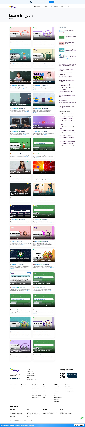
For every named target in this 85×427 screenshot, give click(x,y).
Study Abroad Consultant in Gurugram (67, 120)
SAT (44, 393)
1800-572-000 (30, 371)
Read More (24, 88)
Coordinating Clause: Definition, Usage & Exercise (19, 328)
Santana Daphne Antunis (15, 354)
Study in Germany (35, 397)
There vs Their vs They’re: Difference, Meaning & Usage (20, 81)
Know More (51, 1)
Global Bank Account (58, 397)
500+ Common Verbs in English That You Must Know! (43, 328)
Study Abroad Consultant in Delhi (66, 116)
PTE (44, 397)
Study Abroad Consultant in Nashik (67, 145)
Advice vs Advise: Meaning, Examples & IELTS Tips (42, 193)
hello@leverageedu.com (31, 375)
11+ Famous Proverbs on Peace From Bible (18, 283)
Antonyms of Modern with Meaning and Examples (42, 305)
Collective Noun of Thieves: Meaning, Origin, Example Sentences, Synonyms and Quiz (20, 351)
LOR (22, 386)
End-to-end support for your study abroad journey (16, 375)
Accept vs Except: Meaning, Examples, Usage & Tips (43, 127)
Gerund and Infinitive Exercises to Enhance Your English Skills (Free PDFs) (42, 238)
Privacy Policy (68, 386)
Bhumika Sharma (37, 85)
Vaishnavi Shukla (14, 219)
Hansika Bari (14, 85)
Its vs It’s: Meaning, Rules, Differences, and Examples (43, 172)
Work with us (12, 388)
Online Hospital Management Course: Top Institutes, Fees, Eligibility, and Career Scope (67, 66)
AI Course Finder (57, 386)
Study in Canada (35, 388)
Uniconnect (56, 401)
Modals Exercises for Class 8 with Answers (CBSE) (42, 38)
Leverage (21, 420)
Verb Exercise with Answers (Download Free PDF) (42, 59)
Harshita (13, 153)
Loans (55, 393)
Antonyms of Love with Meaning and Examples (42, 283)
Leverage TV (56, 399)
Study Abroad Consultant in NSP (66, 135)
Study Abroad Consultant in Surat (66, 118)
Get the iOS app (72, 377)
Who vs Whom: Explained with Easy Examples (42, 81)
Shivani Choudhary (38, 264)
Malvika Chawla (14, 63)
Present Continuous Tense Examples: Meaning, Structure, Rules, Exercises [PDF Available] (19, 260)
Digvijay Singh (14, 264)
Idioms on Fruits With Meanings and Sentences (42, 260)
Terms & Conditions (69, 388)
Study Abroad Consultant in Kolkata (67, 130)
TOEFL (44, 395)
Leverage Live (57, 388)
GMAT (44, 388)
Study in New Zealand (36, 395)
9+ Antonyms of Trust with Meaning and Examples (43, 149)
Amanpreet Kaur (37, 219)
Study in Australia (35, 393)
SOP (22, 388)
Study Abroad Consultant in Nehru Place (68, 132)
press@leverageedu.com (31, 379)
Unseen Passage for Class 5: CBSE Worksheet (18, 38)
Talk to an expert (80, 425)
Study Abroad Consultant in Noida (66, 113)
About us (12, 386)
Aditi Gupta (66, 34)
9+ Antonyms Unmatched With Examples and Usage (20, 305)
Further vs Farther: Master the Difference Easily (19, 104)
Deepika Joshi (37, 63)
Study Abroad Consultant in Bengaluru (67, 141)
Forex (55, 395)
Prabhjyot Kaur (37, 108)
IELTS (44, 386)
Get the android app (72, 374)
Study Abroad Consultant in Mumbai (67, 143)
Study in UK (34, 386)
